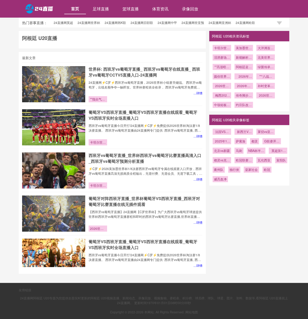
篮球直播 (130, 9)
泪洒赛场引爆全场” (222, 58)
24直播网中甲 (167, 22)
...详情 (197, 93)
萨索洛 (240, 141)
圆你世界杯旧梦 (222, 76)
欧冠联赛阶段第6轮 (244, 160)
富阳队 (281, 160)
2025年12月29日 (222, 141)
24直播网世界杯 (89, 22)
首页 (75, 9)
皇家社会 (251, 169)
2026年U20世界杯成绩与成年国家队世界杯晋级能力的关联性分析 (244, 76)
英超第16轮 (278, 151)
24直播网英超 (63, 22)
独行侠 (234, 169)
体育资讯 (160, 9)
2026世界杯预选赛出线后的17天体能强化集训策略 (222, 86)
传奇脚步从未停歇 (244, 95)
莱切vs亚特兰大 (266, 132)
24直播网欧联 (245, 22)
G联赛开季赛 (271, 141)
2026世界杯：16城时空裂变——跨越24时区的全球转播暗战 (98, 229)
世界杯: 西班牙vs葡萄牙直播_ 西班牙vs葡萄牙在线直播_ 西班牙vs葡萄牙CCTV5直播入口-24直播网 (144, 72)
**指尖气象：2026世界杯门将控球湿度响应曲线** (98, 99)
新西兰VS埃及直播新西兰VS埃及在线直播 (244, 132)
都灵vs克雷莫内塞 (222, 160)
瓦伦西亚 (264, 160)
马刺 (239, 150)
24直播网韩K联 (115, 22)
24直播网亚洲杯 (220, 22)
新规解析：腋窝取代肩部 (244, 58)
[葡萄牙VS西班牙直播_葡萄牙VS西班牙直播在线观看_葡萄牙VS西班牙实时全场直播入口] (53, 127)
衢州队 (218, 169)
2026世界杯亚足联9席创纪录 (265, 95)
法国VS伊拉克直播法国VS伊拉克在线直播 (222, 132)
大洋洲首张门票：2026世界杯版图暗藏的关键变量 (266, 48)
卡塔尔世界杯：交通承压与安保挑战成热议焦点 (98, 142)
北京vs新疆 (222, 150)
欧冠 (267, 169)
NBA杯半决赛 (256, 151)
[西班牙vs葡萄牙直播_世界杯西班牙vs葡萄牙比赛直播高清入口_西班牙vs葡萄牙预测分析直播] (53, 170)
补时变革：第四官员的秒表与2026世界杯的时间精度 (266, 86)
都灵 (254, 141)
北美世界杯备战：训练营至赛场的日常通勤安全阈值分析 (266, 58)
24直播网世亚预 (193, 22)
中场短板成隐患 (222, 105)
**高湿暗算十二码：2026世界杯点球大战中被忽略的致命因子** (222, 67)
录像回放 (190, 9)
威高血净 (220, 179)
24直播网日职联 (142, 22)
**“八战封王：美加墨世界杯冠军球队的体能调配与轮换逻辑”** (266, 76)
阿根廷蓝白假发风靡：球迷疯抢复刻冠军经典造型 (244, 67)
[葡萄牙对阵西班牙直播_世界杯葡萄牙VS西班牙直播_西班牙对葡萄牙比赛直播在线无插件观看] (53, 214)
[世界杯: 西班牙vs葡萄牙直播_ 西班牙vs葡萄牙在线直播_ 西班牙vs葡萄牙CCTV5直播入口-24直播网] (53, 84)
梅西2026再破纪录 (222, 95)
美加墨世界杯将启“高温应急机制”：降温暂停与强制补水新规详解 (244, 48)
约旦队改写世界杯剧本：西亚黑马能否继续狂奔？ (244, 105)
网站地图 (191, 312)
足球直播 (101, 9)
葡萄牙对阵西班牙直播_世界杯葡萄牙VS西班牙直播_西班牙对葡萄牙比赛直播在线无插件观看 (144, 201)
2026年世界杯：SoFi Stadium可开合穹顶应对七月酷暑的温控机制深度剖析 (244, 86)
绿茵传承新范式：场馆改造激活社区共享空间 (266, 67)
